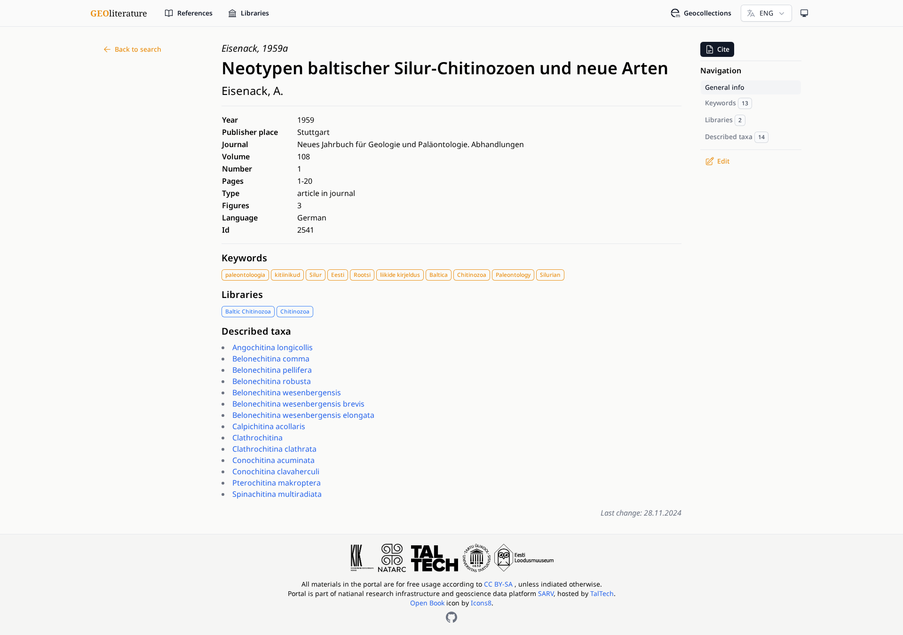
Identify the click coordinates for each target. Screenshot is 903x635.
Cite (723, 49)
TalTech (602, 593)
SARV (546, 593)
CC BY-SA (499, 584)
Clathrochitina (257, 437)
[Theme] (804, 13)
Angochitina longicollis (272, 347)
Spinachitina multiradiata (277, 494)
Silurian (550, 275)
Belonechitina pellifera (272, 370)
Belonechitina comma (270, 358)
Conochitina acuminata (273, 460)
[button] (717, 49)
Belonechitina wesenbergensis (286, 392)
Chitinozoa (471, 275)
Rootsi (362, 275)
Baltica (438, 275)
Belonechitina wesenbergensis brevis (298, 404)
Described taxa (256, 331)
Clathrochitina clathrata (274, 449)
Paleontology (513, 275)
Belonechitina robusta (271, 381)
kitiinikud (287, 275)
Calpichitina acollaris (268, 426)
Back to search (138, 49)
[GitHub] (451, 617)
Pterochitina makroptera (276, 483)
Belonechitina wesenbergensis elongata (303, 415)
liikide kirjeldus (400, 275)
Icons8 (481, 602)
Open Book (427, 602)
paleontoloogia (245, 275)
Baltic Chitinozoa (248, 311)
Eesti (337, 275)
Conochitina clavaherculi (275, 471)
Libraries (242, 294)
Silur (315, 275)
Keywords (244, 257)
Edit (723, 161)
